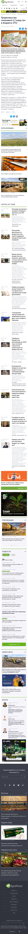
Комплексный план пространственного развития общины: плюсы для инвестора (19, 393)
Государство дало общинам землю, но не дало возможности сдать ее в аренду (19, 420)
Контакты (14, 910)
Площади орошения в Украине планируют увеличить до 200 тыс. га (19, 212)
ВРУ (12, 382)
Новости (8, 14)
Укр (19, 1)
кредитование (16, 306)
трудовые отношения (16, 281)
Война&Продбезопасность (16, 282)
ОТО (13, 112)
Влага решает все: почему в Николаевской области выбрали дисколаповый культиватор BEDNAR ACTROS (14, 671)
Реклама (14, 907)
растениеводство (15, 226)
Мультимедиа (14, 901)
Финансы (14, 14)
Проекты (14, 899)
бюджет (8, 112)
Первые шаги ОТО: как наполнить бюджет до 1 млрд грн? (18, 442)
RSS (14, 913)
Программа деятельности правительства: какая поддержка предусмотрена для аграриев (19, 235)
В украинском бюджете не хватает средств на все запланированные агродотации (19, 369)
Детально (21, 488)
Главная (3, 14)
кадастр (13, 413)
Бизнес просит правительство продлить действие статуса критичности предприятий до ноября (19, 258)
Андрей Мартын (18, 413)
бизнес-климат (20, 279)
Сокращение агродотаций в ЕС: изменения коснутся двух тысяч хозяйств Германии (19, 316)
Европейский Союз (15, 332)
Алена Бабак (14, 435)
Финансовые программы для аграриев (19, 308)
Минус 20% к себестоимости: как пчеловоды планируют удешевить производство (11, 691)
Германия (21, 332)
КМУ (3, 112)
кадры (15, 279)
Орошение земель (15, 224)
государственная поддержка (19, 248)
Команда (14, 904)
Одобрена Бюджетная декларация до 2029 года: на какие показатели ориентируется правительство (19, 343)
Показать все (13, 644)
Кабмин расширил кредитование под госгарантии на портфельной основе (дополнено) (19, 290)
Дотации (13, 334)
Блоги (21, 5)
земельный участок (20, 435)
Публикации (14, 893)
